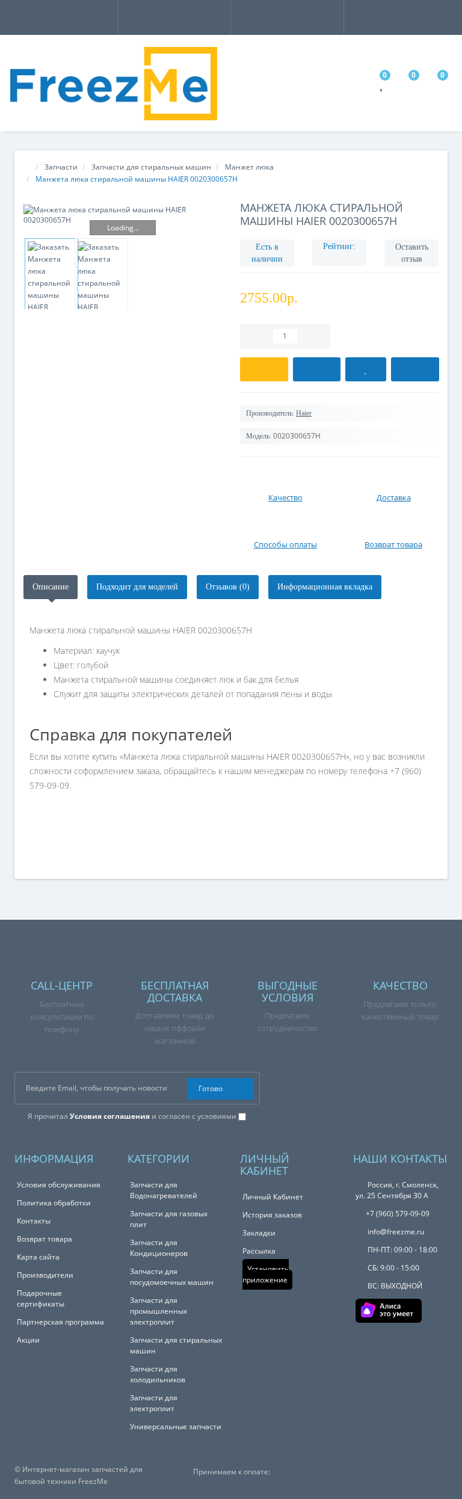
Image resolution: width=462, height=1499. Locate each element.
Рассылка (259, 1251)
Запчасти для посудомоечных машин (172, 1276)
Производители (45, 1275)
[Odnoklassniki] (419, 1087)
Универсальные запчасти (175, 1426)
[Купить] (264, 369)
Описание (50, 586)
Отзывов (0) (228, 586)
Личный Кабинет (272, 1197)
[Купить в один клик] (317, 369)
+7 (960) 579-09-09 (398, 1213)
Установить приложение (265, 1274)
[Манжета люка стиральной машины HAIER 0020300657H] (122, 215)
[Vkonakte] (400, 1087)
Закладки (259, 1233)
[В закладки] (365, 369)
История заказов (272, 1215)
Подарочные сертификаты (40, 1298)
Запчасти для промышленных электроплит (158, 1311)
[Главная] (27, 167)
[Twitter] (439, 1087)
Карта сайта (38, 1257)
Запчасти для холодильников (157, 1374)
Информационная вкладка (324, 586)
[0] (383, 86)
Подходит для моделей (137, 586)
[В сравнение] (415, 369)
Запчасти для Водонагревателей (163, 1190)
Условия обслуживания (58, 1185)
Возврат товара (44, 1239)
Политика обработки (54, 1203)
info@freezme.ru (395, 1232)
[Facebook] (362, 1087)
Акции (28, 1340)
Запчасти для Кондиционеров (159, 1247)
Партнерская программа (60, 1322)
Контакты (34, 1221)
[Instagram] (381, 1087)
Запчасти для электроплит (153, 1403)
